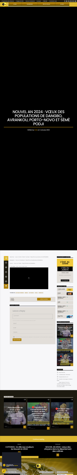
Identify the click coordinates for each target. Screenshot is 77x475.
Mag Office (60, 341)
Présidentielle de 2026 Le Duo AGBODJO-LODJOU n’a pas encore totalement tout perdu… (65, 355)
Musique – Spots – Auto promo (62, 322)
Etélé (35, 141)
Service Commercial (30, 1)
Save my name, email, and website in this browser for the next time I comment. (34, 362)
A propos (39, 1)
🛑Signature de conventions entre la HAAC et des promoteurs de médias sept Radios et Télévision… (65, 369)
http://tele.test (62, 397)
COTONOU (31, 317)
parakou (41, 317)
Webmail (45, 1)
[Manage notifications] (3, 470)
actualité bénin (20, 317)
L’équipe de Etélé (19, 1)
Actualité (38, 119)
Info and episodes (65, 305)
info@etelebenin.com (63, 401)
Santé (58, 349)
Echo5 (59, 318)
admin (6, 451)
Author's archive (44, 324)
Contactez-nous (53, 1)
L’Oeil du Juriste (61, 314)
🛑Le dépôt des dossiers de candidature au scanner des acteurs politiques (65, 384)
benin (26, 317)
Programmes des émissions (8, 1)
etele (36, 317)
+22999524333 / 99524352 (64, 399)
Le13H (59, 327)
